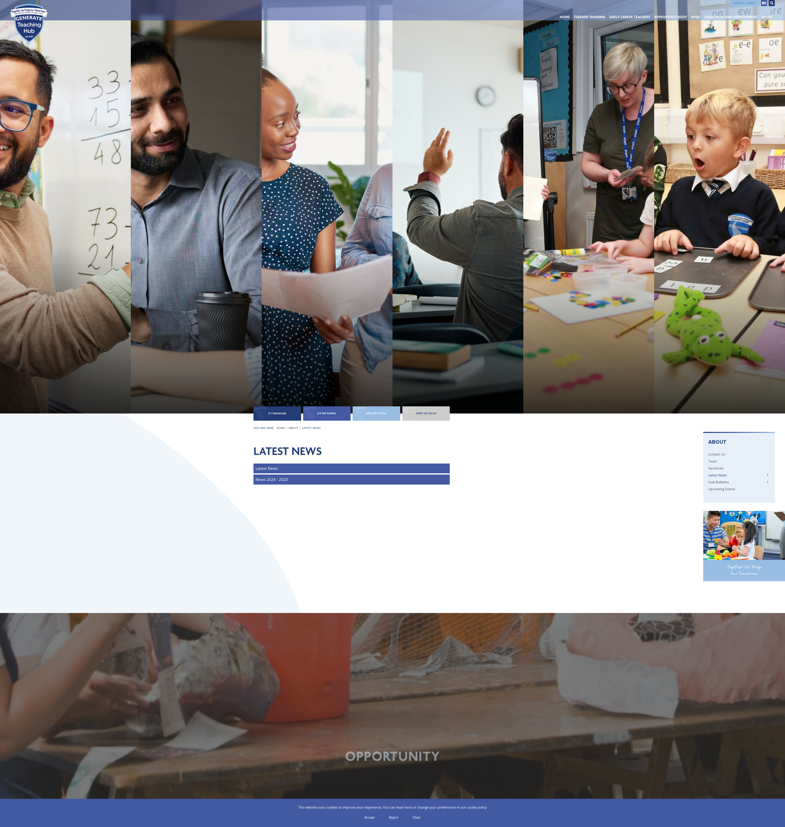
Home (280, 428)
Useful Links (744, 3)
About (293, 428)
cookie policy (477, 807)
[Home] (29, 23)
